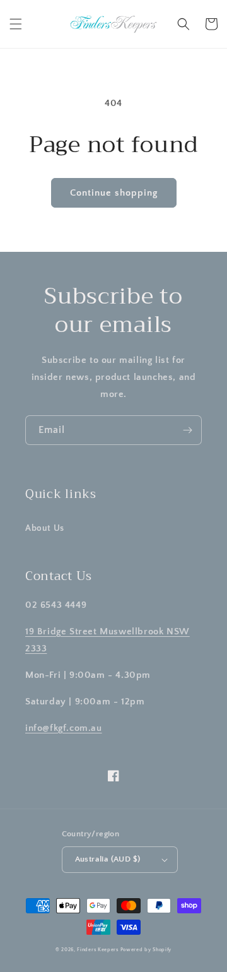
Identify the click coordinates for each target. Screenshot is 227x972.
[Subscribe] (187, 430)
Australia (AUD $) (108, 859)
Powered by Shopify (146, 949)
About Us (44, 528)
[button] (16, 24)
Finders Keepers (98, 949)
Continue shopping (114, 192)
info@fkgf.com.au (63, 728)
